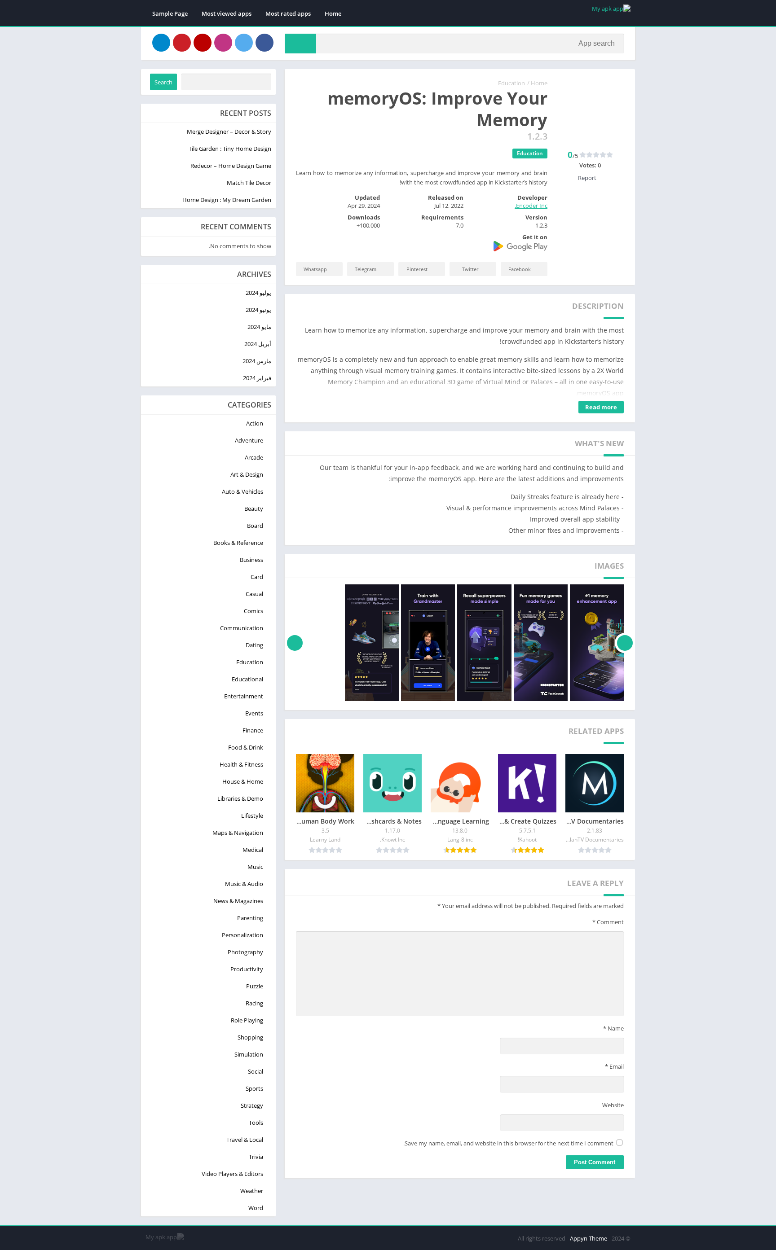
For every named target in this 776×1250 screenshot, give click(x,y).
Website (613, 1105)
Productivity (246, 969)
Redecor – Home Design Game (230, 166)
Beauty (253, 508)
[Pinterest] (182, 43)
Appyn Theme (588, 1238)
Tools (256, 1122)
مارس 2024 (256, 361)
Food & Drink (245, 747)
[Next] (295, 642)
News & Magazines (238, 901)
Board (255, 526)
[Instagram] (223, 43)
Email (614, 1066)
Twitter (470, 269)
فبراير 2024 (257, 378)
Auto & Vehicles (242, 491)
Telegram (365, 269)
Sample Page (170, 13)
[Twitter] (244, 43)
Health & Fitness (241, 764)
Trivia (256, 1157)
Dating (254, 645)
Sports (254, 1088)
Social (255, 1071)
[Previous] (625, 642)
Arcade (254, 457)
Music (255, 867)
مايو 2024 (259, 327)
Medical (252, 850)
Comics (253, 611)
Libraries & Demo (240, 798)
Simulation (248, 1054)
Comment (608, 922)
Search (163, 82)
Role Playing (247, 1020)
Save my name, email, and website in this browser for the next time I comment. (508, 1143)
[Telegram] (161, 43)
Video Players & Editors (232, 1174)
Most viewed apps (226, 13)
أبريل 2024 (257, 344)
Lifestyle (252, 815)
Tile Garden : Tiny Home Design (230, 149)
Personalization (242, 935)
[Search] (300, 43)
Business (251, 560)
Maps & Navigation (237, 833)
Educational (247, 679)
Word (255, 1208)
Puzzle (254, 986)
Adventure (249, 440)
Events (254, 713)
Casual (254, 594)
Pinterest (417, 269)
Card (257, 577)
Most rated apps (288, 13)
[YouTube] (203, 43)
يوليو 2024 (258, 293)
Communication (241, 628)
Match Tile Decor (249, 183)
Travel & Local (244, 1140)
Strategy (252, 1105)
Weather (251, 1191)
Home (333, 13)
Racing (254, 1003)
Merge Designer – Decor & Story (229, 131)
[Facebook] (264, 43)
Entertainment (243, 696)
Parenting (250, 918)
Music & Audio (244, 884)
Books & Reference (238, 543)
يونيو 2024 (258, 310)
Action (254, 423)
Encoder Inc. (531, 206)
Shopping (250, 1037)
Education (511, 83)
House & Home (242, 781)
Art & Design (246, 474)
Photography (245, 952)
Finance (252, 730)
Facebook (519, 269)
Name (613, 1028)
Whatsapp (315, 269)
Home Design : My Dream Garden (226, 200)
